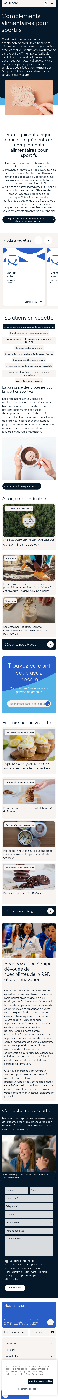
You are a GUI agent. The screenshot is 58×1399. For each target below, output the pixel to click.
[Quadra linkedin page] (52, 1332)
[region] (29, 1377)
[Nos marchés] (50, 1322)
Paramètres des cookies (29, 1389)
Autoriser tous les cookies (40, 1381)
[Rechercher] (46, 3)
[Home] (11, 3)
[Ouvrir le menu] (52, 3)
